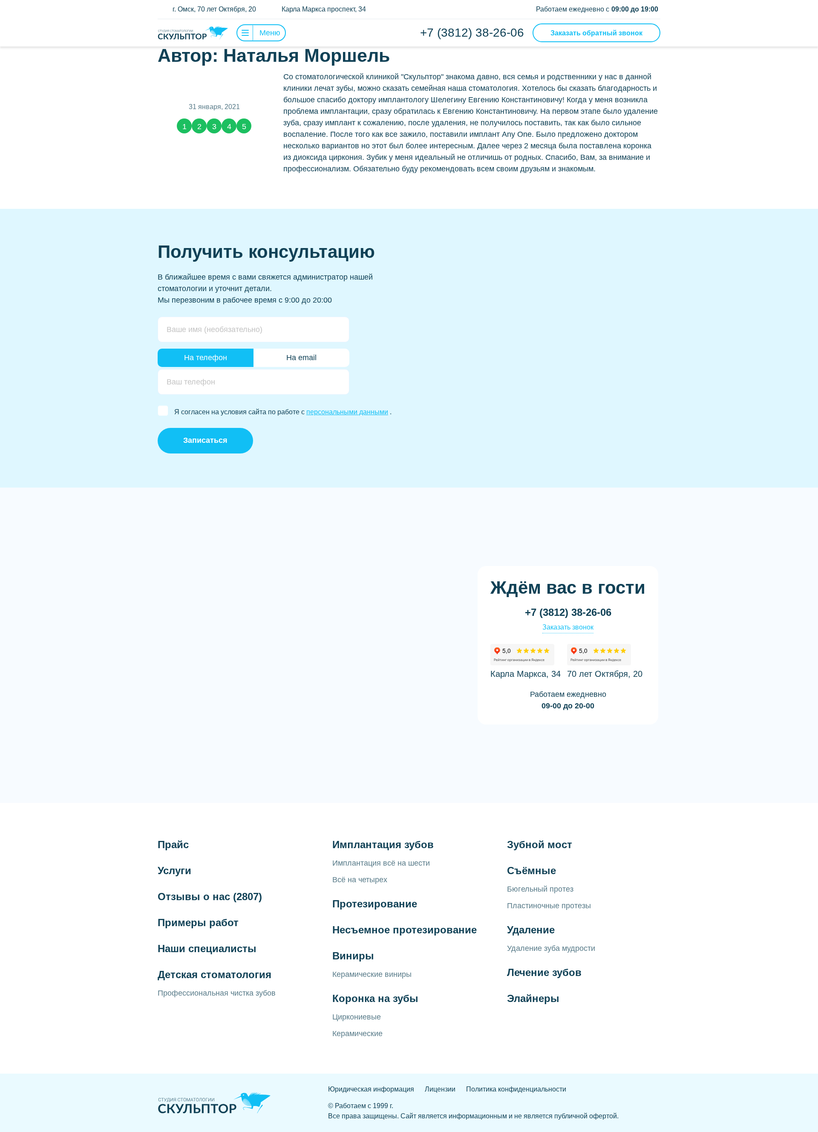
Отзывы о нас (210, 896)
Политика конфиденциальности (516, 1089)
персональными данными (347, 412)
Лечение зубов (544, 972)
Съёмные (531, 870)
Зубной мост (539, 844)
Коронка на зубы (375, 998)
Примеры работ (198, 922)
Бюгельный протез (540, 889)
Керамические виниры (372, 974)
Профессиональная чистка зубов (217, 993)
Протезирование (374, 904)
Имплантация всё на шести (381, 863)
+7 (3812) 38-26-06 (472, 32)
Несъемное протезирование (404, 930)
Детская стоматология (214, 974)
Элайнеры (533, 998)
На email (301, 357)
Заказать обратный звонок (596, 33)
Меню (269, 33)
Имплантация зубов (383, 844)
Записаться (205, 440)
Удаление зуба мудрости (551, 948)
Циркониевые (356, 1017)
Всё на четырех (359, 879)
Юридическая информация (371, 1089)
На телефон (205, 357)
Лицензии (440, 1089)
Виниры (353, 956)
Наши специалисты (207, 948)
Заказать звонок (567, 627)
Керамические (357, 1033)
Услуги (174, 870)
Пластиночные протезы (549, 905)
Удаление (531, 930)
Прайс (173, 844)
